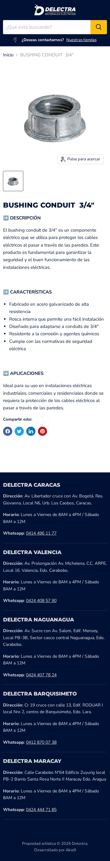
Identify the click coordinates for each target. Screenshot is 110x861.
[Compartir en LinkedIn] (30, 431)
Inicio (8, 55)
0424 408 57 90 (41, 600)
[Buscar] (98, 27)
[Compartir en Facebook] (7, 431)
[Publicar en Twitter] (19, 431)
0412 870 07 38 (41, 742)
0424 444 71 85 (41, 810)
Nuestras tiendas (81, 40)
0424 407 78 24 (41, 675)
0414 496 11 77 (41, 533)
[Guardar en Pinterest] (42, 431)
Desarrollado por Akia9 (55, 850)
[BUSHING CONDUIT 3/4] (13, 181)
